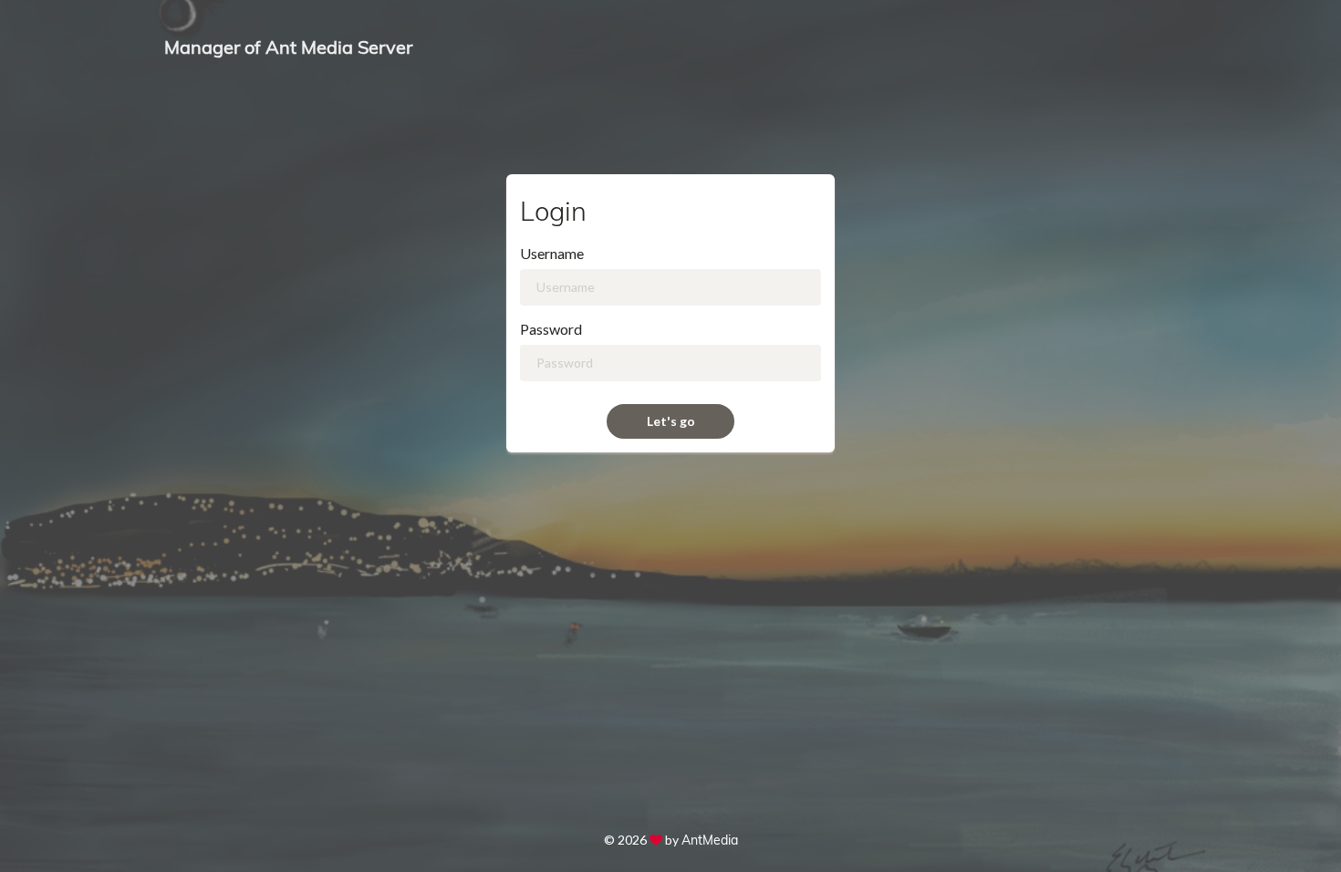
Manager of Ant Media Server (288, 47)
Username (552, 253)
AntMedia (709, 840)
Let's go (671, 421)
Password (551, 328)
